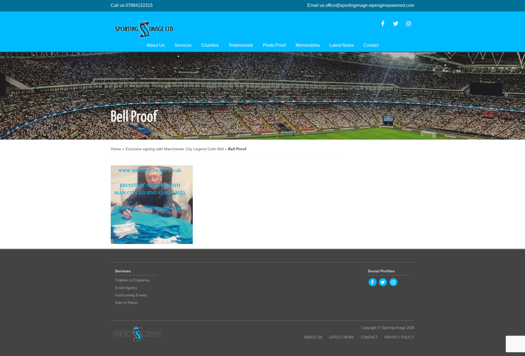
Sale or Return (126, 303)
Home (116, 149)
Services (182, 45)
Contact (370, 45)
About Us (156, 45)
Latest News (341, 45)
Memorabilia (308, 45)
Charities (210, 45)
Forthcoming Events (131, 295)
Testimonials (241, 45)
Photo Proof (274, 45)
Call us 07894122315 (132, 5)
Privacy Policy (399, 337)
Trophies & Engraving (132, 280)
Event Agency (126, 288)
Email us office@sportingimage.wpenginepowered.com (360, 5)
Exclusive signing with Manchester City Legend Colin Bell (175, 149)
